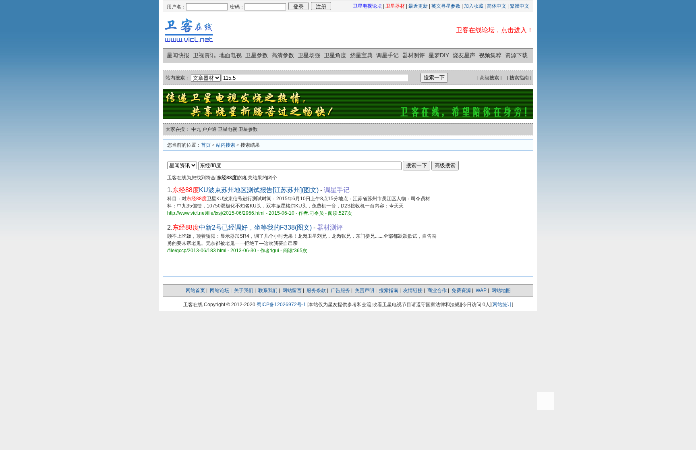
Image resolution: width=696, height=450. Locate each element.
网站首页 (195, 290)
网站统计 (502, 304)
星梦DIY (439, 55)
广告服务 (340, 290)
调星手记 (387, 55)
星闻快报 (178, 55)
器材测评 (413, 55)
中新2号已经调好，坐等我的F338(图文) (242, 227)
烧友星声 (464, 55)
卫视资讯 (204, 55)
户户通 (209, 129)
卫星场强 (309, 55)
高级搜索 (489, 78)
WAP (481, 290)
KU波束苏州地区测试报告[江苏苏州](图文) (245, 190)
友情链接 (413, 290)
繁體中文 (519, 6)
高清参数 (282, 55)
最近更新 (418, 6)
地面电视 (230, 55)
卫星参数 (256, 55)
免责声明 (364, 290)
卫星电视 (227, 129)
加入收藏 (473, 6)
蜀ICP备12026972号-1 (281, 304)
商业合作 (437, 290)
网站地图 (501, 290)
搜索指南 (519, 78)
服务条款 (316, 290)
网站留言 (292, 290)
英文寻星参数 (445, 6)
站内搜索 (225, 145)
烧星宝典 (361, 55)
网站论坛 (219, 290)
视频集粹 (490, 55)
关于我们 (243, 290)
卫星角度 (335, 55)
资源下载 (516, 55)
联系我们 (268, 290)
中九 (196, 129)
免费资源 (461, 290)
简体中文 (496, 6)
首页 (206, 145)
